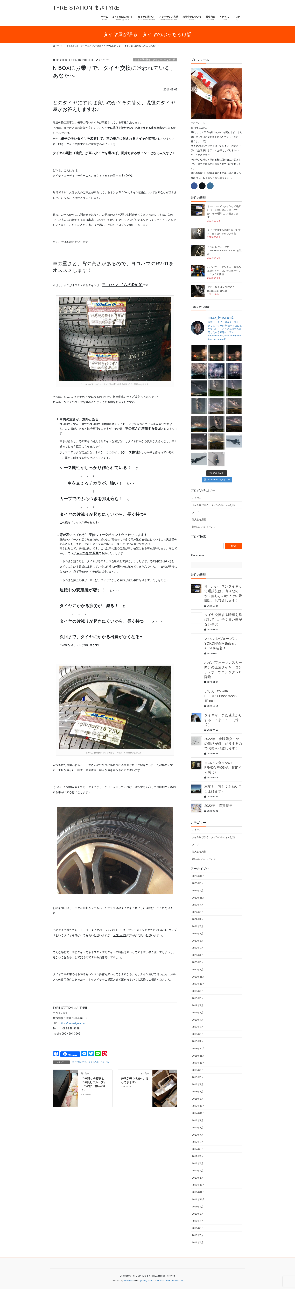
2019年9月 (197, 991)
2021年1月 (197, 933)
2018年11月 (198, 1055)
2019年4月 (197, 1019)
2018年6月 (197, 1091)
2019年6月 (197, 1012)
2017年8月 (197, 1127)
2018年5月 (197, 1098)
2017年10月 (198, 1113)
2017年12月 (198, 1106)
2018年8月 (197, 1077)
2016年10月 (198, 1199)
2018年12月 (198, 1048)
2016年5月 (197, 1235)
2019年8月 (197, 998)
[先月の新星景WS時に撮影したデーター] (234, 424)
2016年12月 (198, 1185)
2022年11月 (198, 897)
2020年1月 (197, 969)
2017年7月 (197, 1134)
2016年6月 (197, 1228)
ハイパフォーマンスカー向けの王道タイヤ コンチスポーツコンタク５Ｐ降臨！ (224, 271)
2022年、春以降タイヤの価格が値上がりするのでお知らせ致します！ (223, 743)
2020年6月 (197, 940)
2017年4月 (197, 1156)
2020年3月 (197, 962)
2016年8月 (197, 1213)
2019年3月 (197, 1026)
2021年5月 (197, 926)
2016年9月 (197, 1206)
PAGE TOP (285, 1247)
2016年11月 (198, 1192)
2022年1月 (197, 919)
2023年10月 (198, 876)
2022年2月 (197, 912)
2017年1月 (197, 1177)
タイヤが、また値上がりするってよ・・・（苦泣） (223, 720)
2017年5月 (197, 1149)
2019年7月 (197, 1005)
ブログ (195, 512)
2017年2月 (197, 1170)
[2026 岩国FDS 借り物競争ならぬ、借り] (216, 459)
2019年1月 (197, 1041)
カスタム (196, 498)
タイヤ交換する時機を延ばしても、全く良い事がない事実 (223, 619)
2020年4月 (197, 955)
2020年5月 (197, 947)
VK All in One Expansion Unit (170, 1280)
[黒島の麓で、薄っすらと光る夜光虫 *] (199, 406)
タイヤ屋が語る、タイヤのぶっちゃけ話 (155, 59)
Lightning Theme (146, 1280)
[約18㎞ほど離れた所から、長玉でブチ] (234, 353)
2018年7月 (197, 1084)
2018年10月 (198, 1063)
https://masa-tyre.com (72, 1023)
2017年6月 (197, 1142)
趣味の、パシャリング (204, 526)
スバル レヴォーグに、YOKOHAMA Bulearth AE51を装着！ (224, 250)
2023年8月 (197, 883)
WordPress (128, 1280)
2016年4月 (197, 1242)
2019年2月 (197, 1034)
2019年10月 (198, 983)
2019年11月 (198, 976)
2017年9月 (197, 1120)
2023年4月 (197, 890)
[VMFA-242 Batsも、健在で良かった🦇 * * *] (199, 459)
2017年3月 (197, 1163)
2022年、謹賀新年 (218, 806)
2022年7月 (197, 904)
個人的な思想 (199, 519)
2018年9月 (197, 1070)
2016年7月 (197, 1221)
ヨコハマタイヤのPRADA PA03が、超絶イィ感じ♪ (223, 767)
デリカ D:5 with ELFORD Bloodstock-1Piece (220, 696)
